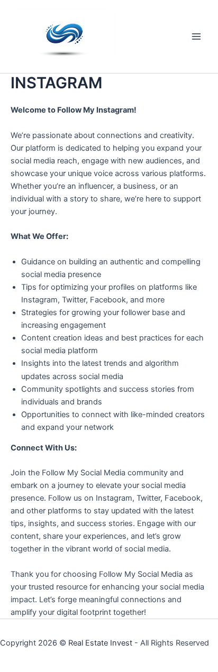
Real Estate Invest (100, 643)
